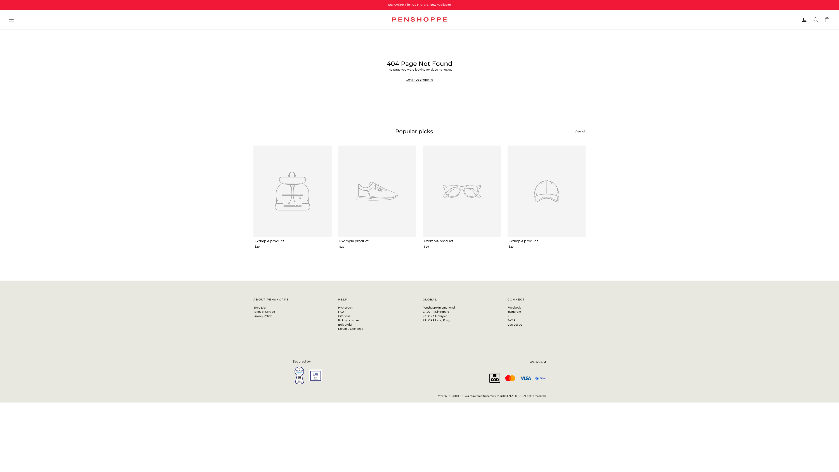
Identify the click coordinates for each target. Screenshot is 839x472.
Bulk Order (345, 324)
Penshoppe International (439, 307)
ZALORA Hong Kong (436, 320)
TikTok (512, 320)
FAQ (341, 311)
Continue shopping (419, 79)
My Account (346, 307)
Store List (259, 307)
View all (580, 131)
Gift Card (344, 316)
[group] (419, 5)
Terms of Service (264, 311)
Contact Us (515, 324)
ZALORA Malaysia (435, 316)
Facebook (514, 307)
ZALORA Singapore (436, 311)
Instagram (514, 311)
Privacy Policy (262, 316)
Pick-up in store (348, 320)
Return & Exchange (351, 328)
